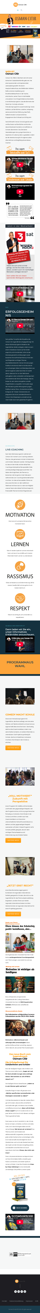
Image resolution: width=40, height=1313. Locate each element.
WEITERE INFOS (13, 748)
